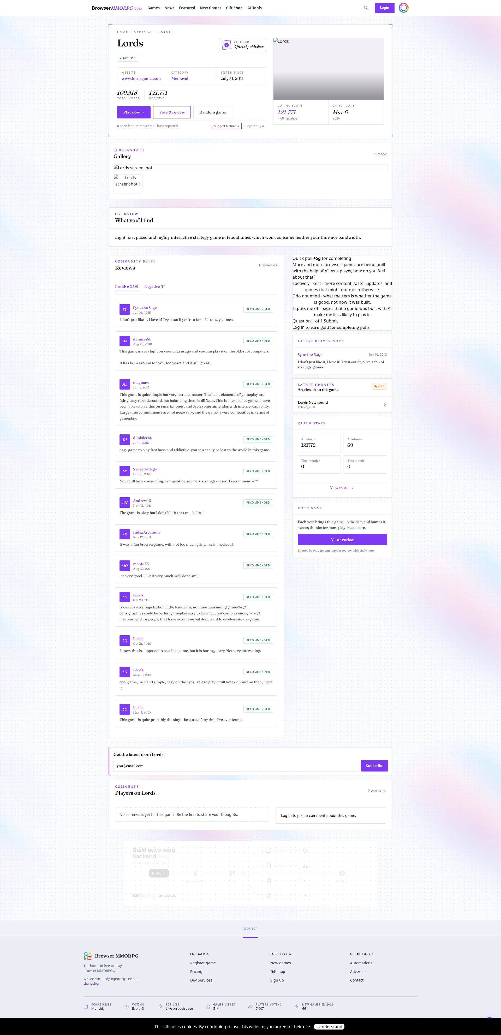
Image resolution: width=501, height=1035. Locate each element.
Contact (356, 980)
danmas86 (142, 339)
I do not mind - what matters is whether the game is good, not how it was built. (342, 299)
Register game (203, 962)
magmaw (141, 382)
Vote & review (172, 112)
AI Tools (254, 7)
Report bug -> (255, 126)
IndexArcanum (146, 532)
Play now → (134, 112)
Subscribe (374, 765)
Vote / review (342, 539)
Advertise (358, 971)
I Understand (329, 1027)
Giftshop (277, 971)
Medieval (143, 32)
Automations (361, 962)
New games (280, 962)
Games (153, 7)
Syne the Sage (145, 307)
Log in (299, 327)
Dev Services (201, 980)
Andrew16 (142, 500)
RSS (381, 386)
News (169, 7)
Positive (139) (126, 286)
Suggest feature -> (226, 126)
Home (122, 32)
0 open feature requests (134, 126)
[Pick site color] (403, 7)
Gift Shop (234, 7)
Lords (138, 595)
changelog (91, 983)
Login (384, 7)
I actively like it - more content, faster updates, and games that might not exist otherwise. (342, 286)
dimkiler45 (142, 437)
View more (339, 487)
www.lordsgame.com (141, 78)
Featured (187, 7)
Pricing (196, 971)
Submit (331, 321)
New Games (210, 7)
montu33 (141, 563)
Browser (117, 8)
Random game (212, 112)
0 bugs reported (166, 126)
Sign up (277, 980)
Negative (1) (155, 286)
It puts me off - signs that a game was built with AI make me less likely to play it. (342, 312)
